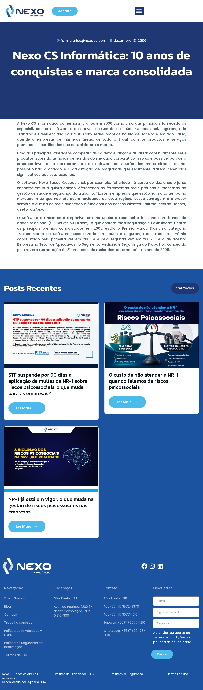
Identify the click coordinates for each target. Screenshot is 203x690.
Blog (7, 606)
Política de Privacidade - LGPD (23, 632)
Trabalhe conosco (18, 622)
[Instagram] (152, 566)
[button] (139, 11)
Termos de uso (15, 655)
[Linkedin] (160, 566)
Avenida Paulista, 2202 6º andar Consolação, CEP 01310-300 (73, 611)
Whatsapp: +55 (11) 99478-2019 (124, 632)
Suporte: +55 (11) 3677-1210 (124, 622)
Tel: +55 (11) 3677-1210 (120, 614)
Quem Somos (14, 598)
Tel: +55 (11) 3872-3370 (121, 606)
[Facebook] (144, 566)
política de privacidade (172, 642)
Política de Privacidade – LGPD (76, 673)
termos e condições (169, 637)
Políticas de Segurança (127, 673)
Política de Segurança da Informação (23, 645)
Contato (10, 614)
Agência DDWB (38, 682)
